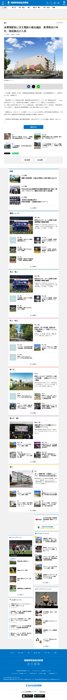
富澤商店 (18, 34)
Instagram (54, 3)
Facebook (47, 3)
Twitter (51, 3)
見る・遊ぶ (22, 7)
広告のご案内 (43, 673)
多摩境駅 (12, 34)
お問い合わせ (33, 673)
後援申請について (54, 673)
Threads (58, 3)
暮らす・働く (37, 7)
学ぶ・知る (46, 7)
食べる (14, 7)
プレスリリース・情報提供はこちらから (42, 670)
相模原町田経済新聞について (23, 670)
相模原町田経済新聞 (17, 3)
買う (29, 7)
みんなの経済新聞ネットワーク (33, 686)
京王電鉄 (7, 34)
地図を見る (33, 127)
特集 (54, 7)
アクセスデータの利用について (20, 673)
